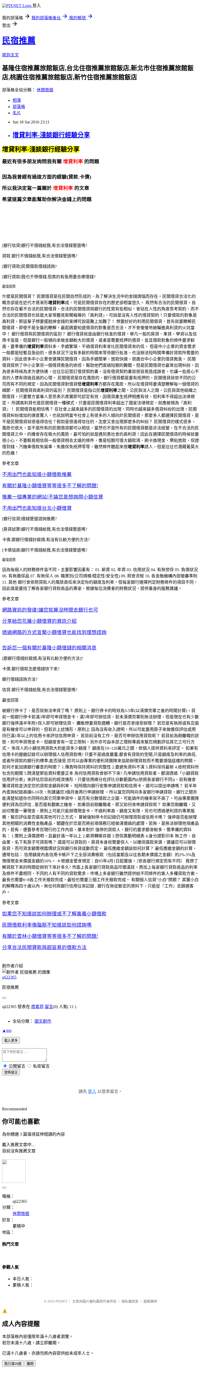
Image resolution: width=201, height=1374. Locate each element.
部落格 (19, 106)
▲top (7, 1030)
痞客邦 (37, 1006)
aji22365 (9, 977)
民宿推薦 (19, 40)
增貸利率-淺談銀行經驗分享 (51, 135)
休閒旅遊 (45, 90)
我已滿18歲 (12, 1364)
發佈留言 (11, 1072)
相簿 (17, 100)
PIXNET (61, 1301)
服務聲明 (150, 1301)
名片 (17, 113)
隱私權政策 (129, 1301)
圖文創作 (43, 1021)
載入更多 (11, 1041)
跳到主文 (10, 55)
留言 (49, 1006)
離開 (30, 1364)
